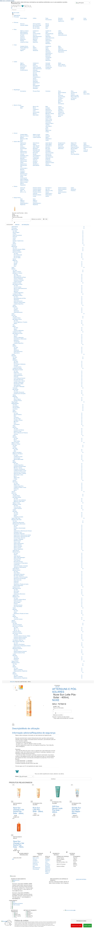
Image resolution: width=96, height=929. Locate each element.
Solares (85, 19)
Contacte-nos (36, 862)
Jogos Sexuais (36, 145)
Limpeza (60, 32)
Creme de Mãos (36, 136)
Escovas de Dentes (73, 152)
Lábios (59, 31)
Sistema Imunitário (24, 180)
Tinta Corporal (36, 151)
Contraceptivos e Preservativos (36, 156)
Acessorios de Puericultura (49, 121)
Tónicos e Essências (22, 37)
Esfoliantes (48, 56)
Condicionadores (24, 70)
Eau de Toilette (36, 28)
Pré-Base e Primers (60, 98)
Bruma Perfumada (37, 25)
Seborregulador (36, 85)
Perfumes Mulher (37, 24)
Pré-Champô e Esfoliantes (23, 66)
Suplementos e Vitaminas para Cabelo (23, 161)
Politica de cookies (47, 872)
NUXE (55, 700)
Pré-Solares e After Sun (49, 188)
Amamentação (36, 112)
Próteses (73, 150)
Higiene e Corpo (36, 134)
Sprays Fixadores (62, 92)
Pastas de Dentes (75, 147)
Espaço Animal (17, 197)
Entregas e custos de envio (47, 861)
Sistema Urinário (24, 182)
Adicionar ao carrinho (36, 219)
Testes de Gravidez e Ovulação (35, 161)
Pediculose (35, 66)
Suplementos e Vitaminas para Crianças (23, 153)
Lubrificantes (36, 158)
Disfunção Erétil (36, 150)
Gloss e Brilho (86, 94)
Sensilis (47, 25)
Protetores (73, 190)
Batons (85, 92)
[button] (83, 2)
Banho (47, 129)
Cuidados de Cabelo (36, 63)
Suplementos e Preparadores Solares (49, 195)
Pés (34, 46)
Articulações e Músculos (23, 157)
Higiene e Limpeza (24, 31)
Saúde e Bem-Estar (18, 141)
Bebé (21, 108)
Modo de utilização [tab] (30, 728)
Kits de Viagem (23, 18)
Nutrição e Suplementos (61, 20)
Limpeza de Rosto (24, 42)
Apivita (47, 26)
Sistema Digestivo (24, 179)
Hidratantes (35, 38)
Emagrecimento (61, 143)
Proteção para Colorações (49, 68)
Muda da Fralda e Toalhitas (49, 124)
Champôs (22, 68)
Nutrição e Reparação (35, 80)
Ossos (21, 145)
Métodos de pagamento (47, 869)
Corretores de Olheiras (74, 93)
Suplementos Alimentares (23, 143)
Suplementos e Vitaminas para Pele (23, 165)
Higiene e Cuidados (22, 201)
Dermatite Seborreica (35, 75)
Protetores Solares (37, 187)
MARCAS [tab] (17, 224)
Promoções (16, 17)
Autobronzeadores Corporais (62, 189)
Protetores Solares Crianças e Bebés (37, 189)
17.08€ (45, 219)
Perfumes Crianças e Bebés (24, 24)
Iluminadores (23, 91)
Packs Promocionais (49, 19)
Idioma (17, 776)
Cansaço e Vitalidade (22, 171)
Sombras (73, 99)
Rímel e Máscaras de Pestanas (75, 97)
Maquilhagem (17, 89)
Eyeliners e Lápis (74, 95)
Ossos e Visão (23, 175)
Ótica (84, 148)
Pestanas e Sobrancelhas (49, 40)
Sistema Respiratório (23, 184)
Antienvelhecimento (50, 38)
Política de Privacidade (35, 864)
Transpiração (48, 57)
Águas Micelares (24, 32)
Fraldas (22, 106)
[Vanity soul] (48, 6)
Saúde (84, 143)
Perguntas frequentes (47, 867)
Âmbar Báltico (49, 144)
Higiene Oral (48, 130)
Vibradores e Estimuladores (36, 164)
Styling (59, 63)
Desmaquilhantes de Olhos (49, 34)
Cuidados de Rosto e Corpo (49, 118)
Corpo (84, 18)
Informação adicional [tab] (22, 732)
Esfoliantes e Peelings (23, 40)
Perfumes (60, 18)
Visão (21, 150)
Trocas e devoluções (47, 864)
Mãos (59, 46)
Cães (21, 199)
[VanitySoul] (53, 771)
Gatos (34, 199)
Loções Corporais (37, 137)
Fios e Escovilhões (75, 154)
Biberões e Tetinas (50, 113)
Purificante (48, 159)
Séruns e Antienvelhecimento (37, 35)
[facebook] (13, 859)
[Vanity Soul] (18, 856)
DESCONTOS (17, 15)
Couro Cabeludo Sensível (36, 72)
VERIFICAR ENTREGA (81, 879)
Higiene (22, 50)
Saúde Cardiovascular (23, 177)
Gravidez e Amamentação (23, 147)
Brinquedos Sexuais (35, 153)
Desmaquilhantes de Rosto (24, 34)
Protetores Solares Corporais (37, 192)
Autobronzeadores (62, 187)
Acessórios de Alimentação (49, 111)
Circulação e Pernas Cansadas (49, 152)
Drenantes (60, 145)
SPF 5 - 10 (22, 190)
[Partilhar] (13, 723)
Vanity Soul (12, 681)
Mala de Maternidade (36, 114)
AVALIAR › (57, 686)
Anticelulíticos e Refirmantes (49, 54)
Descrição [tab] (17, 728)
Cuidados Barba (23, 134)
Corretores (48, 91)
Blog (34, 866)
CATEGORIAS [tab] (9, 224)
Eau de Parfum (36, 26)
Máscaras (35, 39)
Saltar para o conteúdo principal (7, 0)
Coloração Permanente (48, 65)
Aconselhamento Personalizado (36, 868)
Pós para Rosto (36, 91)
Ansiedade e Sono (24, 155)
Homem (15, 133)
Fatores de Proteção (22, 188)
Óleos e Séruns (61, 64)
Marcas (47, 24)
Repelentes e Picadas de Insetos (50, 161)
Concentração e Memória (23, 168)
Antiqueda (35, 70)
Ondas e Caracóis (37, 67)
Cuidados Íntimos (24, 46)
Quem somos (36, 858)
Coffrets (34, 18)
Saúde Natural (49, 143)
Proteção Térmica (62, 66)
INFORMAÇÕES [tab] (25, 224)
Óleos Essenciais (49, 157)
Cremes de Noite (36, 33)
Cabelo (72, 18)
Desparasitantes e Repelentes (24, 203)
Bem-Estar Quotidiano (48, 149)
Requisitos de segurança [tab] (43, 732)
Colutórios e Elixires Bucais (74, 145)
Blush (59, 102)
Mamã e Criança (17, 105)
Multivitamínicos (23, 173)
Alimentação (61, 144)
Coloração (48, 63)
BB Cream (60, 101)
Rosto (72, 19)
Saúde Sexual (36, 143)
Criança (60, 106)
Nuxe (47, 28)
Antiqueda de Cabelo (48, 139)
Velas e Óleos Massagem (36, 147)
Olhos (72, 91)
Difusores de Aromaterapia (49, 154)
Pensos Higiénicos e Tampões (24, 48)
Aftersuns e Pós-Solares (64, 690)
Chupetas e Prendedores (48, 115)
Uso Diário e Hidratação (35, 87)
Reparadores (61, 52)
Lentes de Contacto (85, 150)
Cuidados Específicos (35, 41)
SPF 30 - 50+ (23, 192)
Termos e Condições (35, 860)
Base (59, 94)
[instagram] (12, 859)
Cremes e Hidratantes (35, 49)
